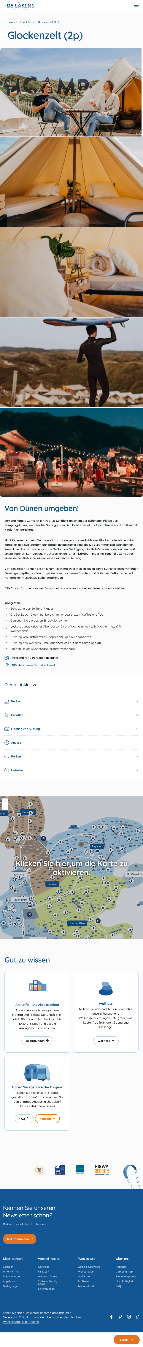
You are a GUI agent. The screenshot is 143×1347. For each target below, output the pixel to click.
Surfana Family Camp (47, 1282)
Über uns (122, 1259)
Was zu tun (86, 1259)
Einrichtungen (46, 1288)
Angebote (9, 1281)
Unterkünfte (26, 22)
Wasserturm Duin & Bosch (21, 1322)
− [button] (5, 807)
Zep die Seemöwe (89, 1266)
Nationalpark (86, 1286)
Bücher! (124, 1339)
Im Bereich (84, 1281)
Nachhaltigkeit (125, 1281)
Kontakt (45, 1119)
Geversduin (10, 1317)
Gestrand (44, 1266)
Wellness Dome (47, 1276)
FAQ (22, 1119)
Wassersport (86, 1271)
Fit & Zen (43, 1271)
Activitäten (84, 1276)
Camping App (124, 1271)
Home (11, 22)
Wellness (104, 1041)
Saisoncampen (12, 1276)
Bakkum (27, 1317)
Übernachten (13, 1259)
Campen (8, 1266)
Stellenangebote (126, 1276)
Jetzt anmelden (17, 1239)
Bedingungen (35, 1041)
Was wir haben (49, 1259)
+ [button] (5, 801)
